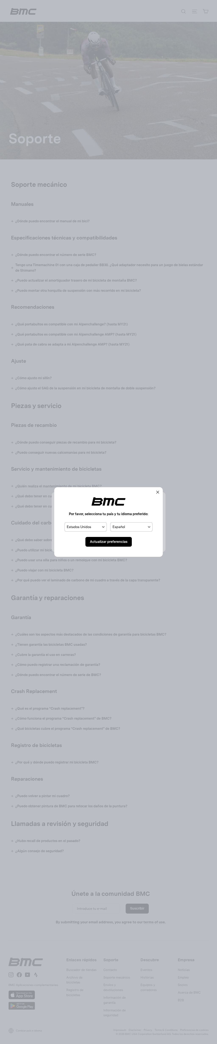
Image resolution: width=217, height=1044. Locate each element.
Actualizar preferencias (108, 542)
